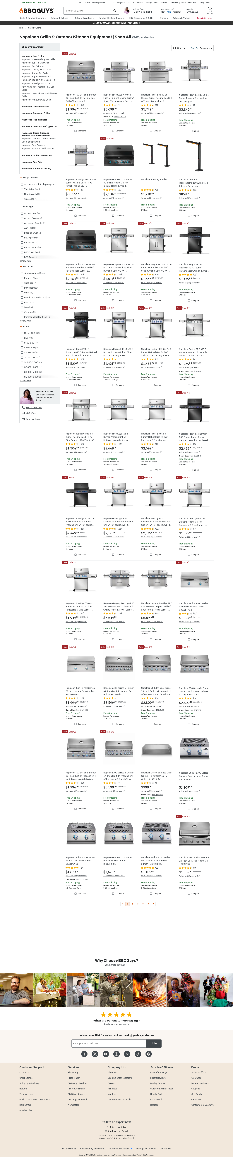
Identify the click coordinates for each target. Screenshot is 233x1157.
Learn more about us (115, 964)
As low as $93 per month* (189, 537)
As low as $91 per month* (151, 791)
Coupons (195, 1088)
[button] (36, 177)
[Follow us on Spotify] (148, 1054)
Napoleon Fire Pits (32, 162)
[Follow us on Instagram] (116, 1054)
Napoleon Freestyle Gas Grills (36, 69)
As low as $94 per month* (151, 452)
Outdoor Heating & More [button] (111, 18)
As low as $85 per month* (76, 537)
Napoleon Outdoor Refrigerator (39, 126)
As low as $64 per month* (76, 452)
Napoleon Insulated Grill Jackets (38, 148)
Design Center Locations (156, 3)
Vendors (112, 1094)
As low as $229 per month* (152, 622)
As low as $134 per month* (190, 113)
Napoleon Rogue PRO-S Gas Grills (38, 79)
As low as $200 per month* (152, 113)
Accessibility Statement (92, 1148)
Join (154, 1043)
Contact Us (25, 1072)
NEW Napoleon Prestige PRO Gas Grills (38, 88)
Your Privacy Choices (118, 1148)
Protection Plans (76, 1088)
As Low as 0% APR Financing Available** (92, 3)
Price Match (74, 1077)
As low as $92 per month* (114, 452)
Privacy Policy (69, 1148)
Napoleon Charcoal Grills (36, 113)
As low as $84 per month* (151, 198)
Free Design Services (121, 3)
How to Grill (156, 1094)
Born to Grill (156, 1099)
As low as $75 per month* (76, 367)
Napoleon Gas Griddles (33, 66)
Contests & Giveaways (202, 1105)
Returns (23, 1088)
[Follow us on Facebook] (84, 1054)
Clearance (196, 1077)
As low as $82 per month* (76, 876)
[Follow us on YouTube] (106, 1054)
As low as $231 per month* (114, 622)
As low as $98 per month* (151, 706)
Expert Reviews (158, 1077)
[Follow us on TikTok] (138, 1054)
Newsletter (73, 1105)
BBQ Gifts (196, 1099)
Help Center (25, 1105)
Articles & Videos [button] (181, 18)
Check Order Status (189, 3)
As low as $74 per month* (113, 283)
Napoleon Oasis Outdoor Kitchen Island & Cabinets (36, 134)
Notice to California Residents (34, 1099)
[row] (39, 184)
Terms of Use (26, 1094)
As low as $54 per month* (189, 791)
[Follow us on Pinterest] (127, 1054)
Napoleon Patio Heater (34, 120)
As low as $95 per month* (76, 622)
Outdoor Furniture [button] (83, 18)
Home (22, 28)
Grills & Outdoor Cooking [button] (32, 18)
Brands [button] (163, 18)
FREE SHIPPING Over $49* (34, 2)
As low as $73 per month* (113, 198)
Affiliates (112, 1088)
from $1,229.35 (82, 879)
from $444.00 (157, 795)
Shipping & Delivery (29, 1083)
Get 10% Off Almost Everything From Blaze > (116, 22)
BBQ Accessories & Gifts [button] (141, 18)
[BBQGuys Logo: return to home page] (40, 11)
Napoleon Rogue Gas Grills (35, 73)
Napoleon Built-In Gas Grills (35, 62)
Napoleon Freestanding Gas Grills (38, 59)
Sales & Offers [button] (203, 18)
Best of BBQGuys (158, 1072)
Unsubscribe (25, 1110)
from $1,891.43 (195, 456)
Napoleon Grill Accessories (37, 155)
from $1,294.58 (195, 371)
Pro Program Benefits (79, 1099)
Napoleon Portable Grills (35, 107)
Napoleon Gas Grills (33, 56)
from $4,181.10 (120, 117)
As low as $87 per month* (189, 452)
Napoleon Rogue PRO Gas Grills (37, 76)
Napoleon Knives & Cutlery (36, 169)
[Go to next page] (153, 904)
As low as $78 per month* (189, 198)
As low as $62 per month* (189, 367)
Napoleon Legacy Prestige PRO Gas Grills (39, 95)
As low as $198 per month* (114, 113)
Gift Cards (174, 3)
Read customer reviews (115, 1024)
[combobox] (179, 48)
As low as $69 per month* (114, 367)
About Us (112, 1072)
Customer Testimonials (119, 1099)
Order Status (25, 1077)
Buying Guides (157, 1083)
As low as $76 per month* (151, 283)
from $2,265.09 (158, 710)
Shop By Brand (34, 28)
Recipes (154, 1105)
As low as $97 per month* (76, 113)
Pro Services (138, 3)
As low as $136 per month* (77, 198)
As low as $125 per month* (114, 706)
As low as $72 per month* (189, 283)
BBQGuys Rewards (77, 1094)
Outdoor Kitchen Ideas (161, 1088)
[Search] (115, 10)
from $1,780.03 (82, 710)
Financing (73, 1072)
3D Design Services (77, 1083)
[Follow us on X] (95, 1054)
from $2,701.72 (195, 710)
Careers (111, 1083)
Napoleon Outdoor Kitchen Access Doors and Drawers (39, 140)
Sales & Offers (198, 1072)
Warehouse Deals (199, 1083)
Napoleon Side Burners (33, 145)
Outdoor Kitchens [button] (59, 18)
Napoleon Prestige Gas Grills (36, 83)
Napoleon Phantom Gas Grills (36, 99)
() (82, 105)
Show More (25, 261)
